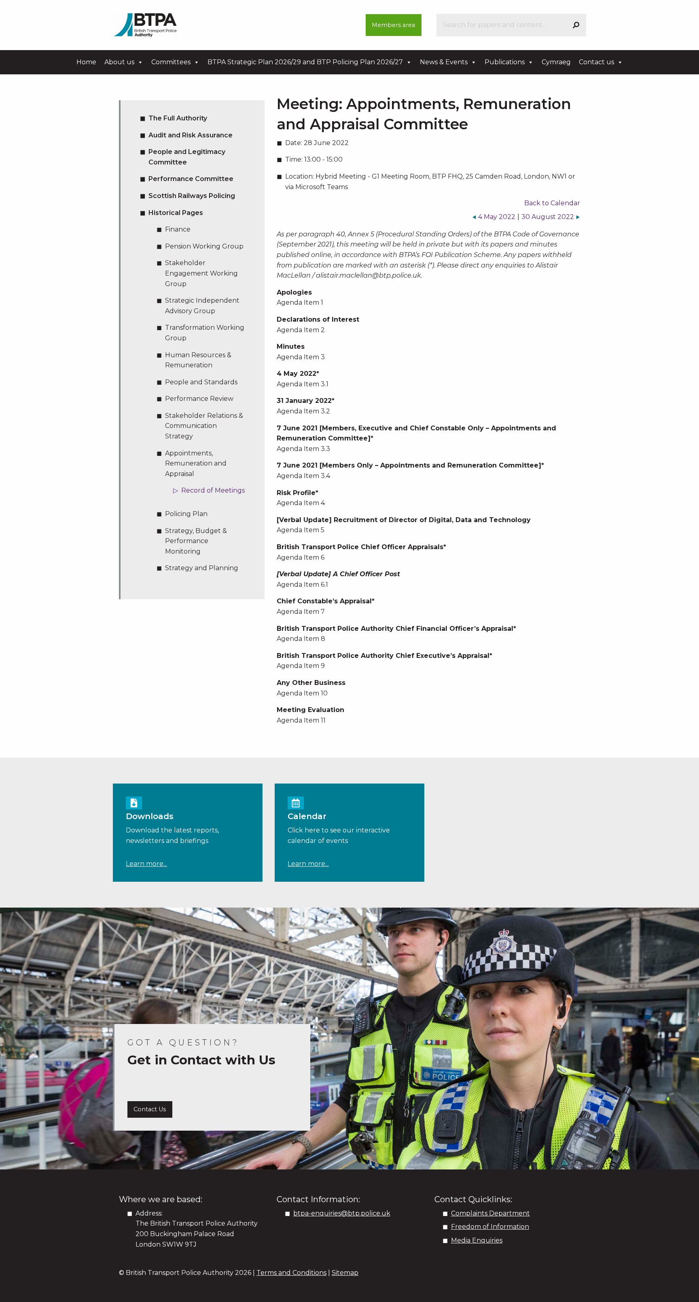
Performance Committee (190, 179)
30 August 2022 (547, 217)
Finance (178, 229)
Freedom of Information (490, 1226)
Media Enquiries (476, 1240)
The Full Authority (177, 118)
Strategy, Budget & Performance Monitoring (196, 541)
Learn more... (146, 864)
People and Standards (201, 382)
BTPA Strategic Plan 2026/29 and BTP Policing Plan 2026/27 (305, 62)
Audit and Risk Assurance (190, 135)
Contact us (596, 62)
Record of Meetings (213, 490)
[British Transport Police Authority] (145, 24)
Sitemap (345, 1273)
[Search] (576, 25)
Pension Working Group (204, 246)
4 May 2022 (496, 217)
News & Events (444, 62)
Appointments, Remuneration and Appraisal (196, 463)
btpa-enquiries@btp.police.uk (341, 1213)
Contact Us (149, 1109)
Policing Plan (186, 514)
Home (86, 62)
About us (119, 62)
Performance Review (199, 398)
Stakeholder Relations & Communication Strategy (204, 426)
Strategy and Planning (201, 568)
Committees (171, 62)
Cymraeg (556, 62)
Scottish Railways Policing (191, 196)
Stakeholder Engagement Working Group (201, 273)
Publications (505, 62)
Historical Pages (175, 213)
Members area (393, 25)
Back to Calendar (552, 203)
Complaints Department (490, 1213)
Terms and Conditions (291, 1273)
